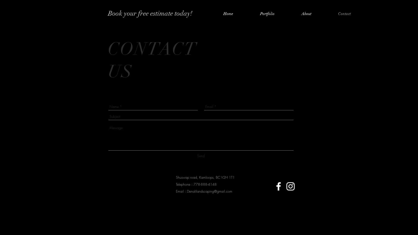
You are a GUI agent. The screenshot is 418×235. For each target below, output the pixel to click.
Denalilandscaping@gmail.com (209, 191)
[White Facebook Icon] (278, 186)
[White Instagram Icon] (290, 186)
